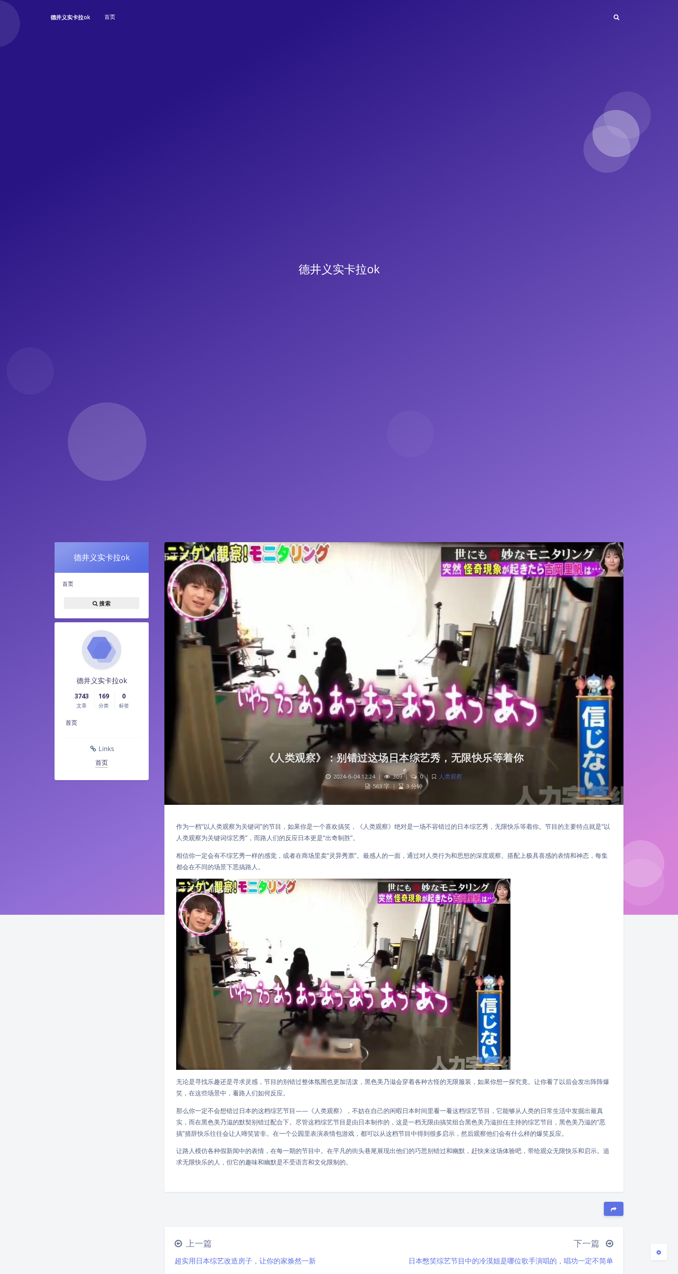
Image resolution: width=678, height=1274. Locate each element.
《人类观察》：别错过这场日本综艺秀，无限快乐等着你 (394, 757)
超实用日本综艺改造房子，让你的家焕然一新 (245, 1260)
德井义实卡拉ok (70, 17)
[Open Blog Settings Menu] (659, 1252)
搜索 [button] (104, 603)
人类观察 (450, 776)
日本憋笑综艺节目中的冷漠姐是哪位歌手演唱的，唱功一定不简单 (510, 1260)
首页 (67, 583)
